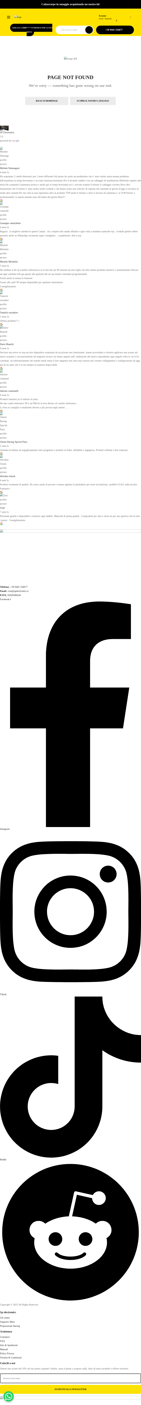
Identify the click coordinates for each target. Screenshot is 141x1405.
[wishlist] (119, 15)
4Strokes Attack (7, 476)
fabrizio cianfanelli (9, 391)
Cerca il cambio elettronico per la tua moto (32, 30)
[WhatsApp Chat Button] (8, 1396)
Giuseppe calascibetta (10, 223)
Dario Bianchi (7, 344)
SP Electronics (7, 132)
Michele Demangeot (9, 168)
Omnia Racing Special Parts (13, 442)
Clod (2, 508)
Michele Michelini (9, 261)
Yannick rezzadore (9, 312)
